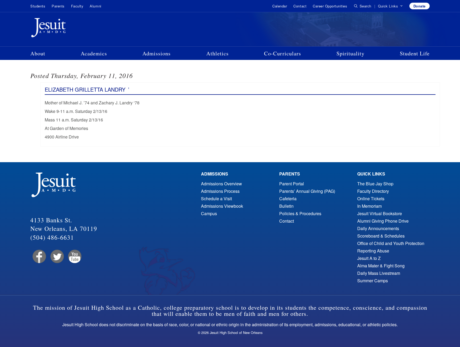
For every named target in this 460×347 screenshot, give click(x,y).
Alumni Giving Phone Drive (383, 221)
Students (37, 6)
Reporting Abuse (373, 251)
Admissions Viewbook (222, 206)
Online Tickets (370, 198)
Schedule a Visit (216, 198)
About (37, 53)
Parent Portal (291, 184)
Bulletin (286, 206)
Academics (94, 53)
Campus (209, 213)
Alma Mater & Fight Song (381, 266)
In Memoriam (369, 206)
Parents (58, 6)
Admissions (156, 53)
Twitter (56, 256)
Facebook (38, 256)
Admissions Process (220, 191)
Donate (419, 6)
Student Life (415, 53)
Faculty (77, 6)
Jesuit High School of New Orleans (67, 28)
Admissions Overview (221, 184)
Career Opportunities (330, 6)
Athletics (217, 53)
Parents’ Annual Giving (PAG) (307, 191)
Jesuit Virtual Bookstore (379, 213)
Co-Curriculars (282, 53)
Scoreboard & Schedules (381, 236)
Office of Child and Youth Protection (390, 243)
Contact (299, 6)
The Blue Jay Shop (375, 184)
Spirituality (350, 53)
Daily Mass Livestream (378, 273)
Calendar (279, 6)
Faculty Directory (373, 191)
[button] (390, 6)
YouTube (74, 256)
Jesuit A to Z (369, 258)
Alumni (95, 6)
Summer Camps (372, 280)
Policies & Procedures (300, 213)
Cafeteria (288, 198)
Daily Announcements (378, 228)
